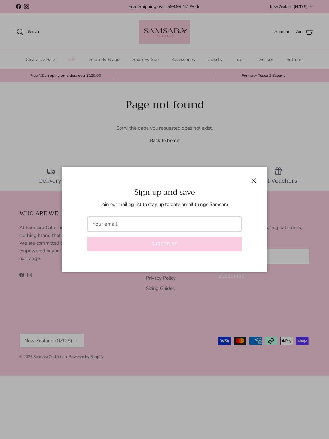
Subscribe (164, 244)
